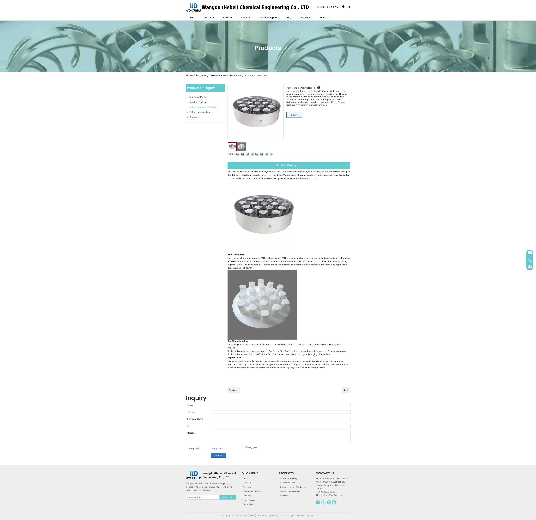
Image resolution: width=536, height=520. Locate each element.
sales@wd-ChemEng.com (330, 495)
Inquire (294, 115)
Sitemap (310, 515)
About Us (209, 17)
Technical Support (268, 17)
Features (245, 17)
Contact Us (325, 17)
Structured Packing (198, 97)
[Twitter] (329, 502)
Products (227, 17)
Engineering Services (252, 491)
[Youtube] (334, 502)
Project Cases (249, 500)
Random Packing (198, 102)
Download (305, 17)
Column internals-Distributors (203, 107)
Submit (218, 455)
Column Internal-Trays (200, 112)
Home (193, 17)
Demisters (194, 117)
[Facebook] (318, 502)
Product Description (289, 165)
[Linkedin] (323, 502)
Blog (289, 17)
